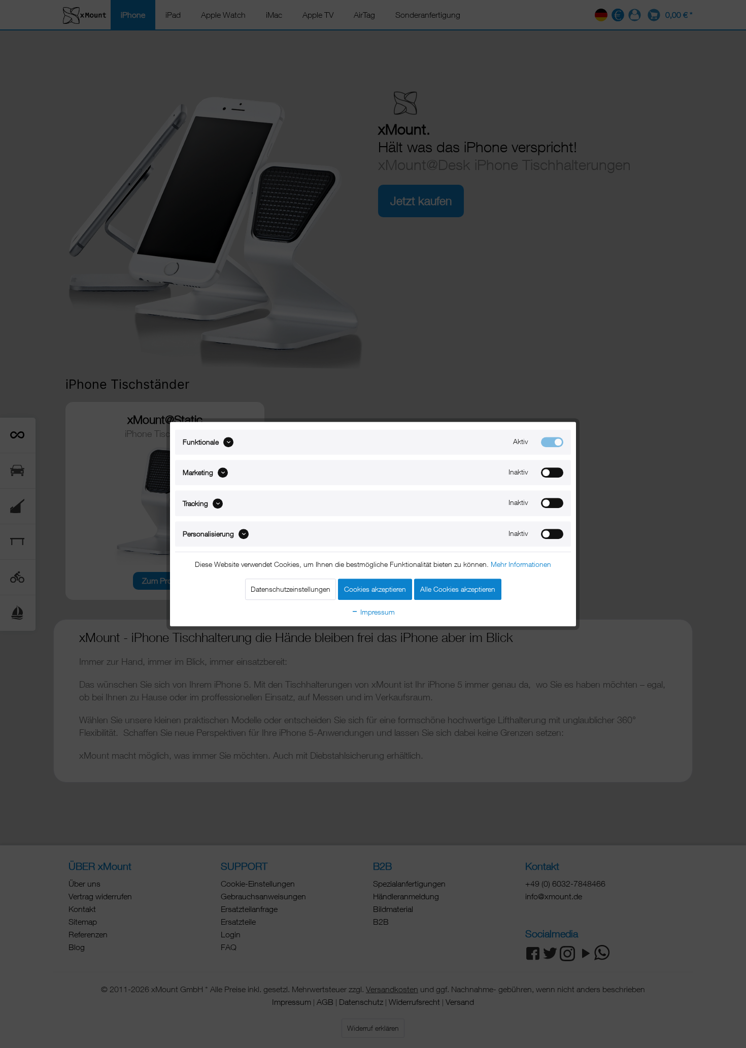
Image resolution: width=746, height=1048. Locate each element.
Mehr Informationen (521, 564)
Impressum (376, 611)
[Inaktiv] (552, 472)
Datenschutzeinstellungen (290, 589)
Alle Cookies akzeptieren (457, 589)
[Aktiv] (552, 442)
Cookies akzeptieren (375, 589)
